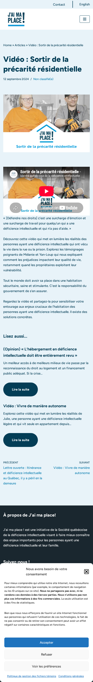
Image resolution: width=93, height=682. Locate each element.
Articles (20, 45)
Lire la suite (16, 391)
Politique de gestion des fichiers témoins (31, 676)
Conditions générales (71, 676)
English (84, 4)
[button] (86, 571)
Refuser (46, 654)
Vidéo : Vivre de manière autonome (34, 406)
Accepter (46, 642)
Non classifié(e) (43, 79)
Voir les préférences (46, 666)
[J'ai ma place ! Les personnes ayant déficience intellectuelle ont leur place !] (16, 19)
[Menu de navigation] (85, 19)
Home (7, 45)
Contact (59, 5)
